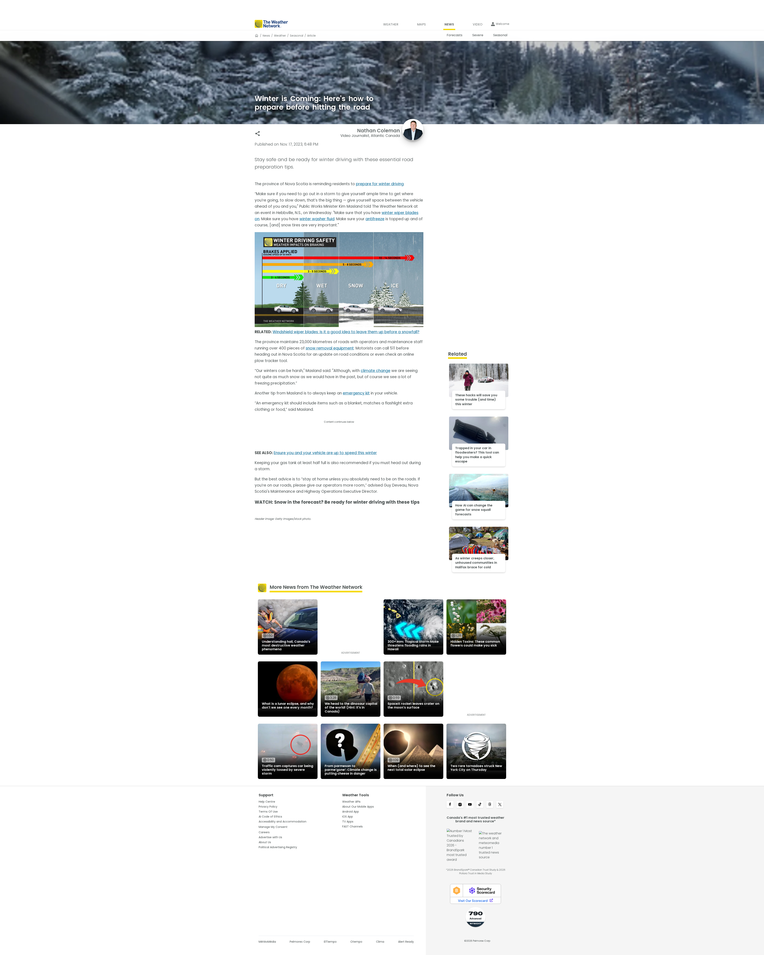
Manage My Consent (273, 827)
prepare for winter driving (380, 184)
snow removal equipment (330, 348)
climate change (375, 370)
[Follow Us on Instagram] (460, 805)
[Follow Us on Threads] (490, 805)
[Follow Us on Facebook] (450, 805)
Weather (280, 36)
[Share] (257, 133)
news (266, 36)
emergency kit (356, 393)
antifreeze (374, 219)
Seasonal (296, 36)
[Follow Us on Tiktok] (480, 805)
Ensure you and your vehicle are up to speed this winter (325, 453)
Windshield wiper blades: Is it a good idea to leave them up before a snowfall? (346, 332)
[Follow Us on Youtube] (470, 805)
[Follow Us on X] (500, 805)
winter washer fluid (316, 219)
